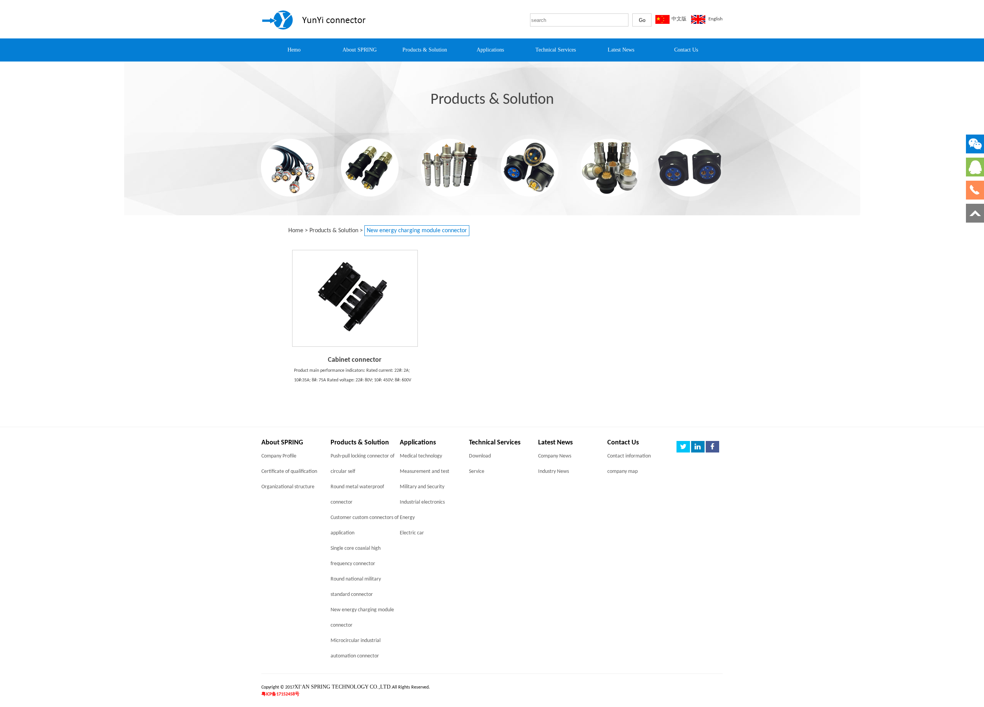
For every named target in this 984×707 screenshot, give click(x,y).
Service (476, 471)
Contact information (629, 456)
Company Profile (278, 456)
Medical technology (421, 456)
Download (480, 456)
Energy (407, 518)
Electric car (412, 533)
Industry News (553, 471)
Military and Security (422, 487)
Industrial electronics (422, 502)
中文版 (679, 19)
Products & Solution (333, 231)
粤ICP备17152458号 (280, 694)
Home (295, 231)
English (715, 19)
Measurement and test (424, 471)
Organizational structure (287, 487)
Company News (554, 456)
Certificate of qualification (289, 471)
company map (622, 471)
